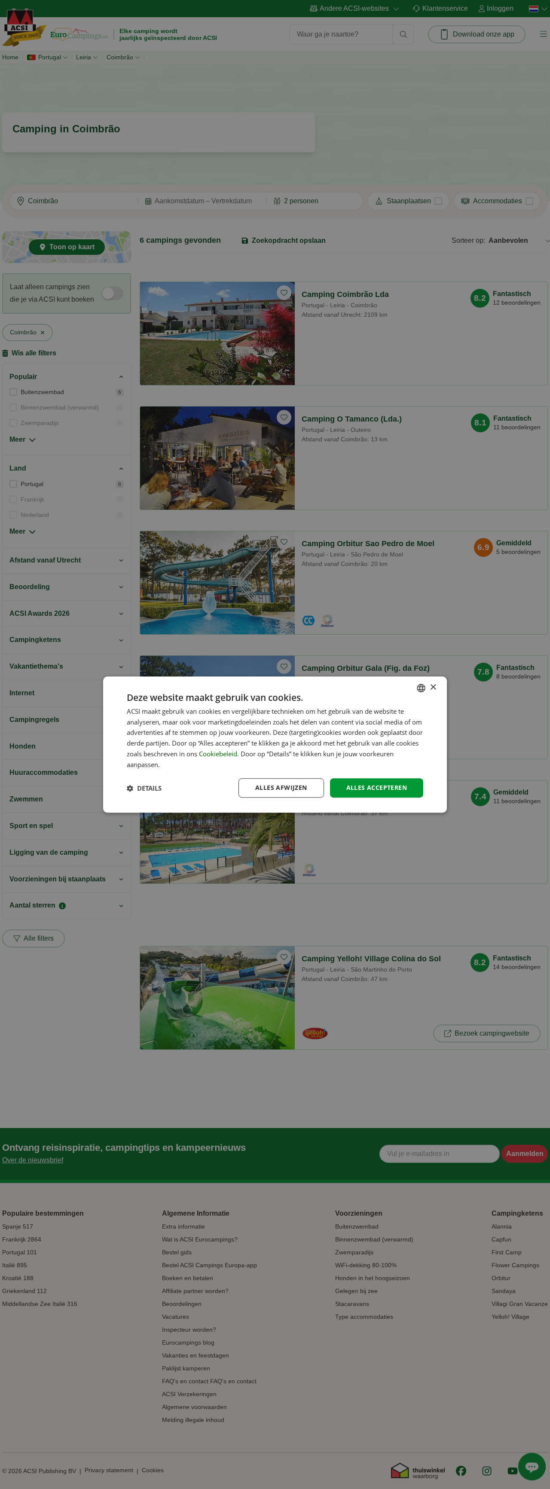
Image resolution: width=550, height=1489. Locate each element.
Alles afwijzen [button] (281, 788)
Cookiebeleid (218, 753)
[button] (144, 788)
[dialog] (275, 744)
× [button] (433, 687)
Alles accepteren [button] (376, 788)
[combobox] (421, 688)
